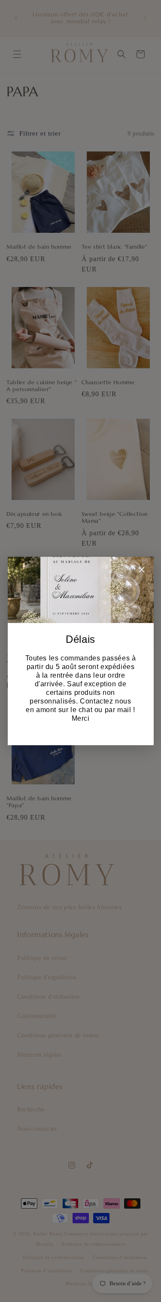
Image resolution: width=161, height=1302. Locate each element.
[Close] (141, 571)
